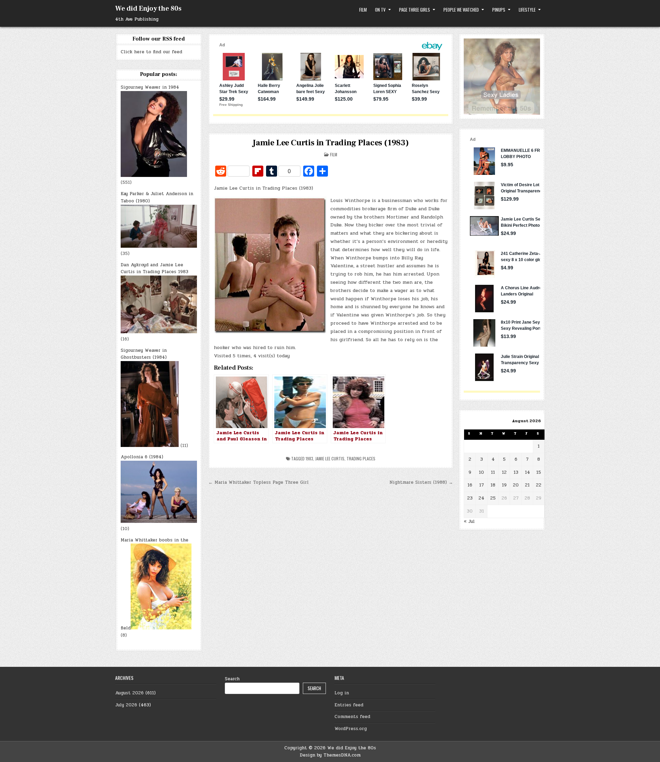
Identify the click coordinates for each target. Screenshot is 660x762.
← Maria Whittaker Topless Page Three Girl (258, 482)
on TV (380, 9)
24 (481, 498)
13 (516, 472)
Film (363, 9)
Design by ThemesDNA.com (330, 755)
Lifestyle (527, 9)
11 (493, 472)
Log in (341, 693)
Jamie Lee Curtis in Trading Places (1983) (331, 142)
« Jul (469, 521)
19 (504, 485)
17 (481, 485)
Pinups (498, 9)
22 (538, 485)
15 (538, 472)
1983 (309, 458)
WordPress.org (350, 728)
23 (470, 498)
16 (470, 485)
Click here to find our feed (151, 51)
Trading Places (360, 458)
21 (527, 485)
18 (493, 485)
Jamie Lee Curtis (329, 458)
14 (527, 472)
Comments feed (352, 716)
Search (232, 678)
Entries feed (348, 705)
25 (493, 498)
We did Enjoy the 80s (148, 8)
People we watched (461, 9)
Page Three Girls (414, 9)
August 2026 (129, 693)
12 (504, 472)
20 (516, 485)
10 (481, 472)
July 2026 (126, 705)
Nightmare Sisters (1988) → (421, 482)
